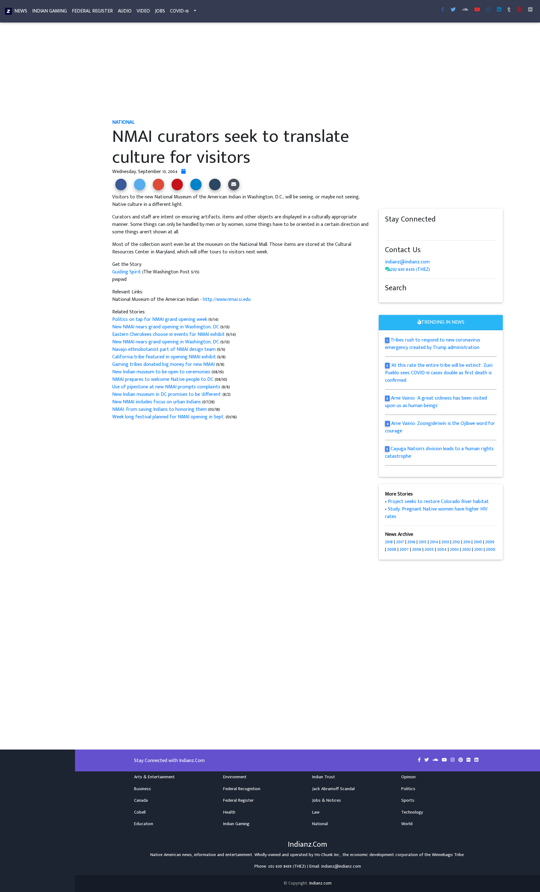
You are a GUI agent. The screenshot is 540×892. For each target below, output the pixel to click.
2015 (423, 542)
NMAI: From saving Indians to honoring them (159, 409)
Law (315, 812)
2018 (389, 542)
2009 (489, 542)
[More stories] (183, 171)
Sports (407, 800)
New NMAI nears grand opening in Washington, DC (166, 327)
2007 (404, 549)
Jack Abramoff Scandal (333, 789)
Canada (141, 800)
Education (143, 824)
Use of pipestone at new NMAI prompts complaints (167, 387)
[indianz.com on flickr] (530, 10)
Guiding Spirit (127, 272)
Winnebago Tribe (448, 855)
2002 (466, 549)
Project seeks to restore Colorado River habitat (438, 501)
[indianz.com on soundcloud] (401, 231)
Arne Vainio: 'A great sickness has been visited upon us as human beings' (436, 402)
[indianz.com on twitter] (394, 231)
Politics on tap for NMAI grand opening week (160, 319)
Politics (408, 789)
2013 (445, 542)
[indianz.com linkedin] (499, 10)
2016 (411, 542)
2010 (478, 542)
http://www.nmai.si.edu (227, 299)
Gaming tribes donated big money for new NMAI (164, 364)
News (20, 11)
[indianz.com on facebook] (388, 231)
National (320, 824)
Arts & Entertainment (154, 777)
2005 (429, 549)
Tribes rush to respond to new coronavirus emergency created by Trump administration (432, 344)
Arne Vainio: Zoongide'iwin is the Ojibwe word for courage (440, 427)
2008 (391, 549)
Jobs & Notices (326, 800)
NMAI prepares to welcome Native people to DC (162, 379)
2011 (466, 542)
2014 (434, 542)
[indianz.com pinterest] (519, 10)
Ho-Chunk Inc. (327, 855)
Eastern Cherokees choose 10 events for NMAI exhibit (169, 334)
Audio (125, 11)
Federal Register (92, 11)
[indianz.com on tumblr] (509, 10)
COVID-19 (179, 11)
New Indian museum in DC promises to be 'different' (167, 394)
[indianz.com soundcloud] (465, 10)
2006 (416, 549)
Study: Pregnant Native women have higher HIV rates (436, 513)
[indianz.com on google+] (407, 231)
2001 (478, 549)
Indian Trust (323, 777)
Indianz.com (320, 883)
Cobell (140, 812)
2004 (442, 549)
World (406, 824)
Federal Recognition (241, 789)
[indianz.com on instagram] (432, 231)
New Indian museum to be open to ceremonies (161, 372)
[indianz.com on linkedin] (438, 231)
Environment (235, 777)
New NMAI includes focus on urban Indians (156, 402)
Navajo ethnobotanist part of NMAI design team (164, 349)
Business (142, 789)
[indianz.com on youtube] (477, 10)
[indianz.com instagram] (488, 10)
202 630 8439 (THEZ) (410, 269)
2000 (490, 549)
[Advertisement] (299, 71)
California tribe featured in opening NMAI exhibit (164, 357)
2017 (400, 542)
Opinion (408, 777)
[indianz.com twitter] (453, 10)
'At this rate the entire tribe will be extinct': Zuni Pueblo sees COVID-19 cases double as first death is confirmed (438, 373)
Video (143, 11)
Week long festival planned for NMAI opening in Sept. (168, 417)
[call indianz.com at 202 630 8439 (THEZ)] (388, 269)
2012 (456, 542)
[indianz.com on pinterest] (419, 231)
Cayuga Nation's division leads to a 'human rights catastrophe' (439, 453)
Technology (412, 812)
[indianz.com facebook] (443, 10)
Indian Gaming (49, 11)
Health (229, 812)
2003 (454, 549)
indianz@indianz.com (407, 262)
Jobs (160, 11)
